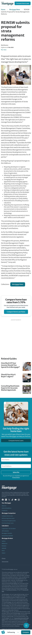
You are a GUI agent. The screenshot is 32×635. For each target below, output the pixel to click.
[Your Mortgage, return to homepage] (7, 3)
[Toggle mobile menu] (26, 625)
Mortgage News (14, 9)
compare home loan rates (16, 312)
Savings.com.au (26, 629)
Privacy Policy (16, 477)
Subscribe (16, 472)
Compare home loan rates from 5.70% (16, 301)
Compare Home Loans (22, 3)
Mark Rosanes (4, 45)
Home (3, 9)
